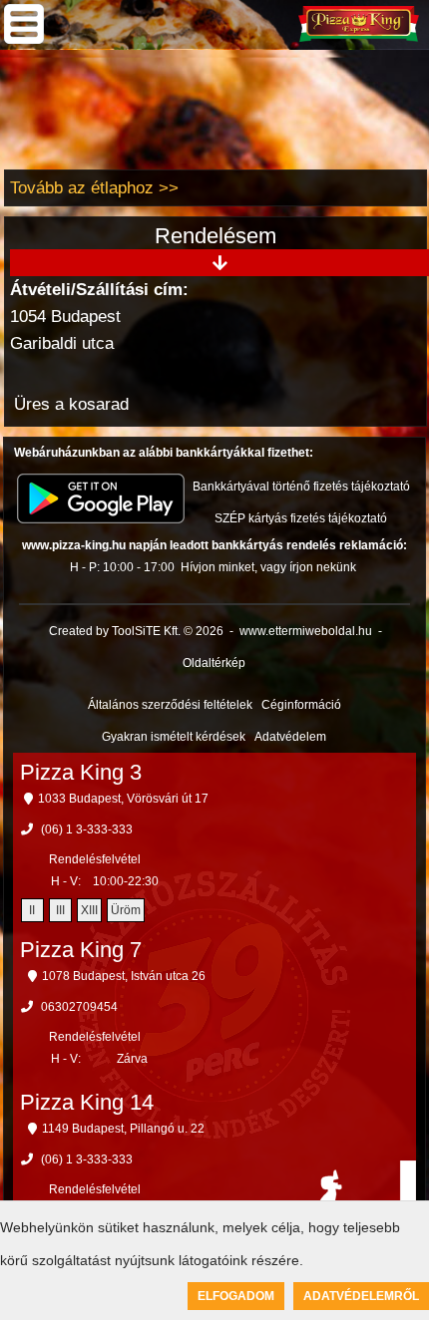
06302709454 (79, 1007)
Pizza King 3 (81, 772)
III (60, 910)
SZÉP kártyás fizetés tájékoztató (300, 518)
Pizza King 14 (87, 1102)
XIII (89, 910)
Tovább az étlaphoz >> (94, 187)
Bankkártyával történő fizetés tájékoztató (301, 487)
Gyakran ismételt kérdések (173, 737)
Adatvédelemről (361, 1296)
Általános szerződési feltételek (170, 705)
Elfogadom (236, 1296)
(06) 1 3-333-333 (87, 829)
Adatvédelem (290, 737)
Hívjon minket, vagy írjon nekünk (268, 567)
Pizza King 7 (81, 949)
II (32, 910)
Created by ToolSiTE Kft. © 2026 (136, 631)
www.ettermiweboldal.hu (305, 631)
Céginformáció (301, 705)
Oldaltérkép (214, 663)
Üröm (126, 910)
